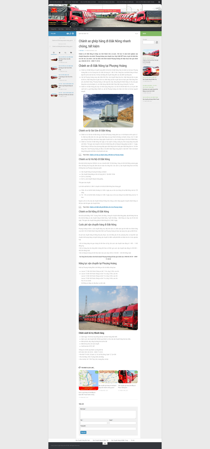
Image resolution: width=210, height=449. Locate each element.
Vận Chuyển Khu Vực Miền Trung (150, 97)
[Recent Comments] (65, 53)
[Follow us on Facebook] (73, 34)
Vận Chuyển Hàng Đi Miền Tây (149, 77)
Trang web (82, 426)
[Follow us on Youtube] (68, 34)
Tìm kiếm (145, 39)
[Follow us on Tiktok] (70, 34)
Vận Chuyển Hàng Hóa (64, 74)
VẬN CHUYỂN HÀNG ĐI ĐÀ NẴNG (106, 2)
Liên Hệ (82, 29)
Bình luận (83, 409)
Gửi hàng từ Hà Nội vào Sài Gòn (66, 94)
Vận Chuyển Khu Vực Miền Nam (66, 57)
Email (111, 420)
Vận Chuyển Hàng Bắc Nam (83, 440)
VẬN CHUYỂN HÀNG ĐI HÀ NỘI (88, 2)
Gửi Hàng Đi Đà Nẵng (147, 85)
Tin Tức (75, 29)
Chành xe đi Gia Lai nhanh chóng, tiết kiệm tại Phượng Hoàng (107, 155)
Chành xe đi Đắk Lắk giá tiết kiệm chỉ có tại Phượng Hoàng (106, 207)
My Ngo (82, 50)
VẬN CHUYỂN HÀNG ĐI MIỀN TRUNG (145, 2)
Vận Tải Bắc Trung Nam (148, 87)
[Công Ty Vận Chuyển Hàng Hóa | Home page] (54, 9)
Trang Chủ (53, 29)
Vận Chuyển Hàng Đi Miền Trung (119, 440)
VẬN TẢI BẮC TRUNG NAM (71, 2)
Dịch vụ (144, 58)
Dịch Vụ (68, 29)
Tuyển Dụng (89, 29)
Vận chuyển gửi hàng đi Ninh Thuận (151, 99)
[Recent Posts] (54, 53)
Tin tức (60, 83)
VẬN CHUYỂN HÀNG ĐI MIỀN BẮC (125, 2)
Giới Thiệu (61, 29)
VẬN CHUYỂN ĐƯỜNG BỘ (56, 2)
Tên (81, 420)
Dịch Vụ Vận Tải (83, 33)
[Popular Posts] (59, 53)
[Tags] (71, 53)
